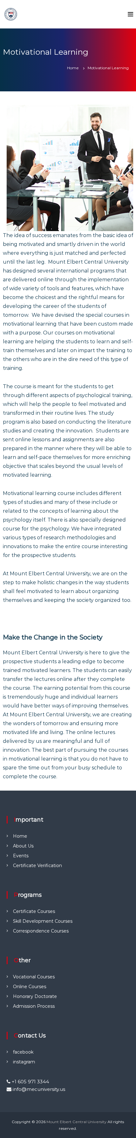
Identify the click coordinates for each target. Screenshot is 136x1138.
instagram (24, 1062)
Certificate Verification (37, 865)
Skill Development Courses (42, 921)
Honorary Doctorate (35, 996)
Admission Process (34, 1006)
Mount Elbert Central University (76, 1121)
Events (20, 856)
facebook (23, 1052)
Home (20, 836)
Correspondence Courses (41, 931)
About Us (23, 846)
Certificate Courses (34, 911)
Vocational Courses (34, 977)
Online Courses (29, 986)
